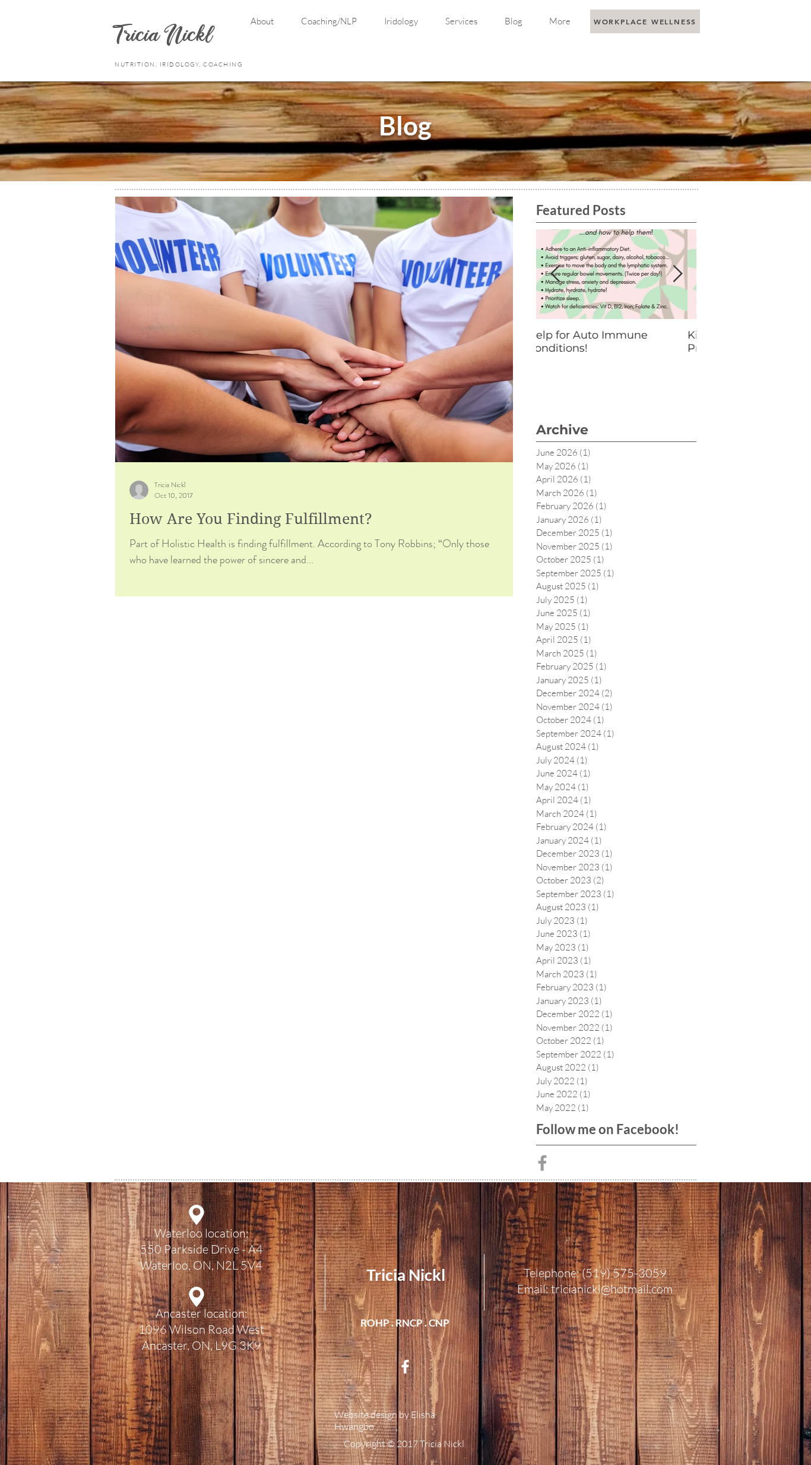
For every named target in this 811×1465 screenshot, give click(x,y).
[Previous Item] (555, 274)
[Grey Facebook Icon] (542, 1163)
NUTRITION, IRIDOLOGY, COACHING (180, 64)
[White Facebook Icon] (405, 1366)
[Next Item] (677, 274)
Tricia (139, 36)
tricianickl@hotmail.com (612, 1288)
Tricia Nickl (405, 1274)
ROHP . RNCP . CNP (404, 1322)
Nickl (190, 36)
